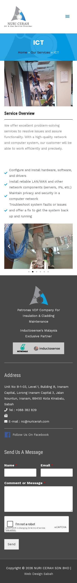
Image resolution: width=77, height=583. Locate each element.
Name (10, 465)
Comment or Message (25, 483)
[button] (9, 246)
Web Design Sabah (38, 574)
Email (47, 465)
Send (11, 544)
